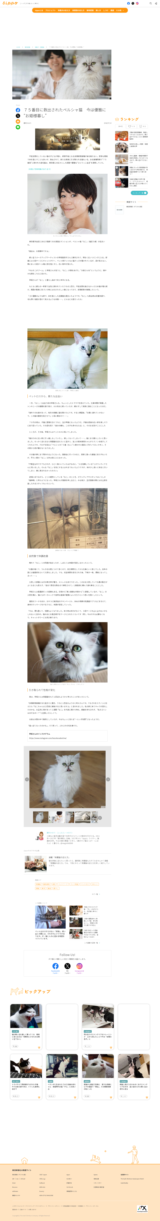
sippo (68, 1175)
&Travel (23, 1179)
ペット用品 (74, 884)
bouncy (41, 1191)
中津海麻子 (87, 1031)
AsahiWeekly (124, 1183)
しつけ (105, 10)
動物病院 (46, 884)
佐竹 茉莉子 (16, 1081)
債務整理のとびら (72, 1191)
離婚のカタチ (16, 1195)
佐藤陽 (50, 1081)
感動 (37, 888)
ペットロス (85, 884)
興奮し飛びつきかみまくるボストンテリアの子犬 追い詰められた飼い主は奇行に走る (133, 1086)
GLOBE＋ (69, 1179)
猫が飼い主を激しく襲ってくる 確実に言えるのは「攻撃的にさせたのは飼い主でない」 (26, 1036)
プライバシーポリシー (54, 1206)
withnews (15, 1191)
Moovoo (14, 1187)
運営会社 (15, 1209)
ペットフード (63, 884)
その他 (118, 10)
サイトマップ (30, 1206)
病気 (54, 884)
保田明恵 (87, 1081)
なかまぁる (70, 1187)
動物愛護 (90, 10)
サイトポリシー (40, 1206)
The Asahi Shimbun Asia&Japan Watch (132, 1179)
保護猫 (38, 884)
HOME (18, 47)
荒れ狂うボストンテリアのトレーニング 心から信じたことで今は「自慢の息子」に (98, 1036)
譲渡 (49, 888)
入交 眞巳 (15, 1031)
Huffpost (42, 1183)
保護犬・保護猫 (39, 47)
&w (17, 1179)
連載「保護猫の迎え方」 (59, 857)
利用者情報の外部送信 (69, 1206)
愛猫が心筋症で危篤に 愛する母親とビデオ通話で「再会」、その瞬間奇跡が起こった (98, 1086)
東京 (43, 888)
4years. (96, 1175)
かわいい (95, 884)
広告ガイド (23, 1209)
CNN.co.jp (42, 1179)
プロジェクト (50, 10)
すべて (120, 126)
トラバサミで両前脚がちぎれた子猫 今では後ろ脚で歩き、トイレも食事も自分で (26, 1086)
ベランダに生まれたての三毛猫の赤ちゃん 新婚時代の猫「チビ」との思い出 (62, 1086)
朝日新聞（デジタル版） (19, 1175)
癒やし (56, 888)
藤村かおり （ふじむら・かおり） (60, 832)
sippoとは (39, 10)
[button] (31, 818)
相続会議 (96, 1179)
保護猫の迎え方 (78, 10)
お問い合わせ (32, 1209)
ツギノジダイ (97, 1183)
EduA (13, 1183)
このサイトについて (18, 1206)
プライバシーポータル (92, 1206)
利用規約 (80, 1206)
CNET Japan (43, 1175)
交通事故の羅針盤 (99, 1187)
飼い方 (98, 10)
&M (13, 1179)
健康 (112, 10)
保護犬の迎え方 (64, 10)
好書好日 (69, 1183)
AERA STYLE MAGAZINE (46, 1195)
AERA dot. (42, 1187)
